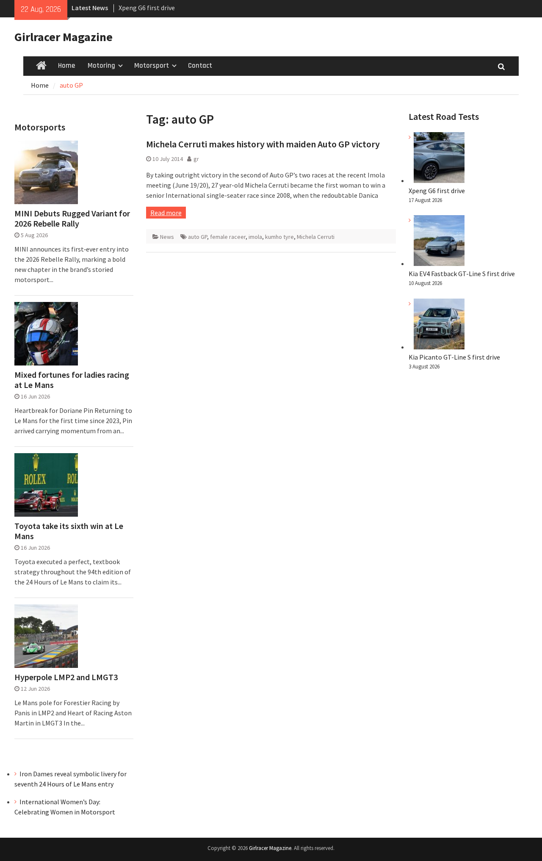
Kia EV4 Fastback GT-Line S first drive (462, 273)
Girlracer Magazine (63, 36)
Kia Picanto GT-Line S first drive (454, 357)
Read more (166, 212)
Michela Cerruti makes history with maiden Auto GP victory (263, 144)
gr (196, 159)
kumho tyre (279, 237)
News (167, 237)
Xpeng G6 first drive (147, 7)
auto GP (197, 237)
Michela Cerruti (316, 237)
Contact (200, 65)
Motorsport (151, 65)
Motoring (101, 65)
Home (66, 65)
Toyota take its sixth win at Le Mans (68, 531)
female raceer (228, 237)
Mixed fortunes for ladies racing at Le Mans (71, 380)
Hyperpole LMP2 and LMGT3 (66, 677)
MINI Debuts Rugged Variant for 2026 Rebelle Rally (72, 218)
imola (255, 237)
